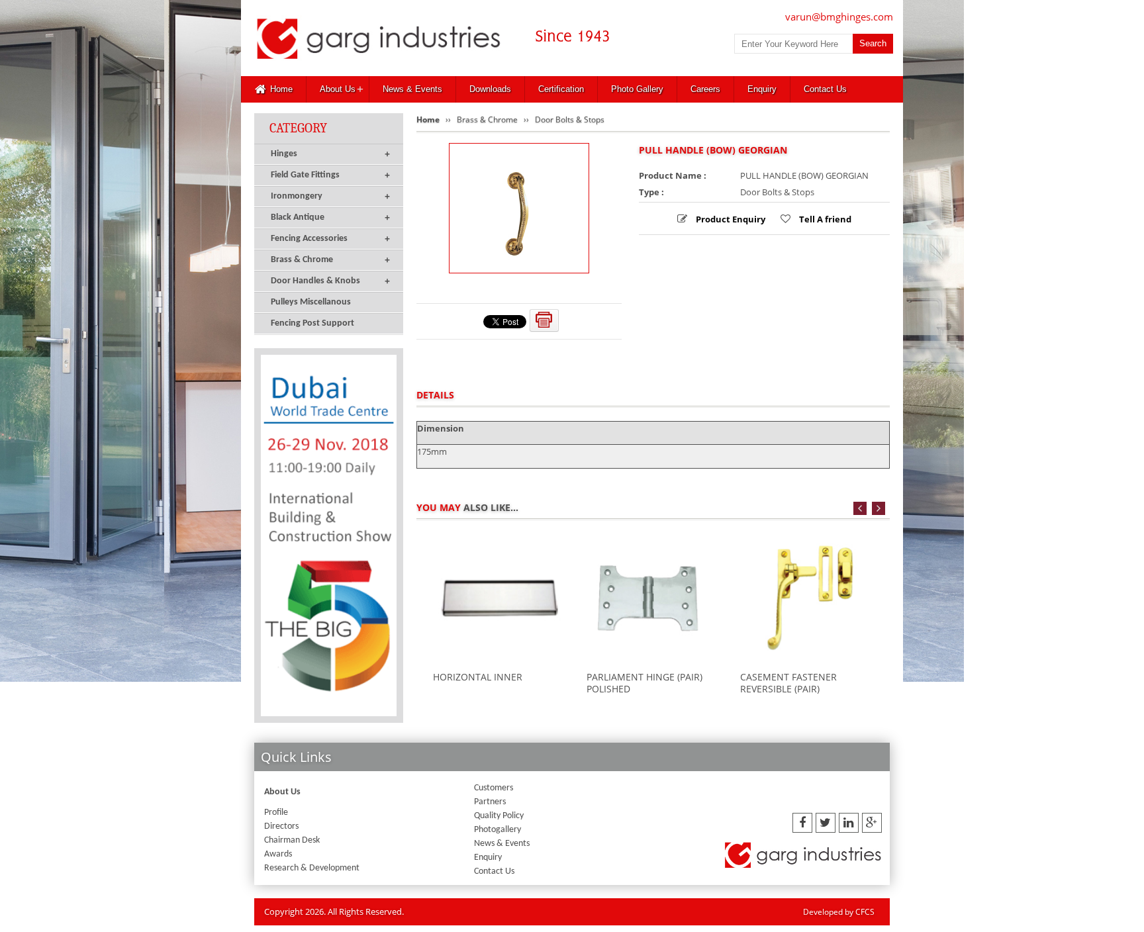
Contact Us (825, 89)
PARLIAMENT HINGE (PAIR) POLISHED (644, 683)
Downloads (490, 89)
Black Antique (330, 217)
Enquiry (762, 89)
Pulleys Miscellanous (311, 302)
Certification (561, 89)
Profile (276, 812)
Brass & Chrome (330, 260)
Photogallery (497, 830)
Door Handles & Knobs (330, 281)
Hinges (330, 154)
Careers (705, 89)
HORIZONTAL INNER (477, 677)
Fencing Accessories (330, 238)
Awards (278, 854)
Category (298, 128)
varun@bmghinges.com (839, 16)
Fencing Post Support (312, 323)
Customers (493, 788)
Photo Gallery (637, 89)
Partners (490, 802)
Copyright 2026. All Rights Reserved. (334, 911)
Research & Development (311, 868)
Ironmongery (330, 196)
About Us (338, 89)
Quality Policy (499, 816)
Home (281, 89)
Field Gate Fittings (330, 175)
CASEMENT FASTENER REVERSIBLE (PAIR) (788, 683)
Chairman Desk (292, 840)
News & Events (412, 89)
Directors (281, 826)
